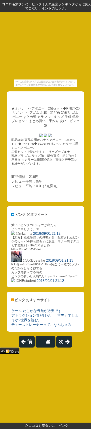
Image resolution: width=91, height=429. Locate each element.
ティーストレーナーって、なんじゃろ (41, 325)
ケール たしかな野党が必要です (36, 311)
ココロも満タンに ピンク (48, 425)
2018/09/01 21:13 (59, 260)
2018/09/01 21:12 (47, 233)
